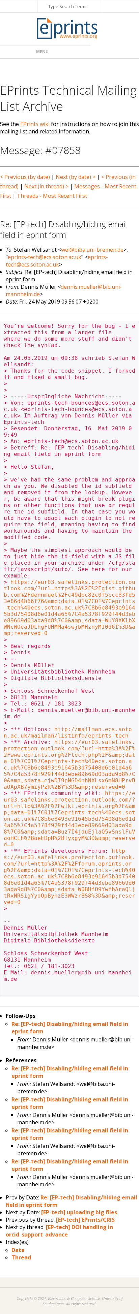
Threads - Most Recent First (52, 195)
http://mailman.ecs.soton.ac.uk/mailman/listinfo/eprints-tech (68, 732)
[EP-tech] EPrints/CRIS (85, 1219)
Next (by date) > (75, 177)
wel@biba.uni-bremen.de (92, 249)
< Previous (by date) (25, 177)
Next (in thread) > (46, 186)
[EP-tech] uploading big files (79, 1212)
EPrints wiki (35, 124)
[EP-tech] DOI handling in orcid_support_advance (59, 1230)
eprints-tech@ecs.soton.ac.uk (44, 257)
